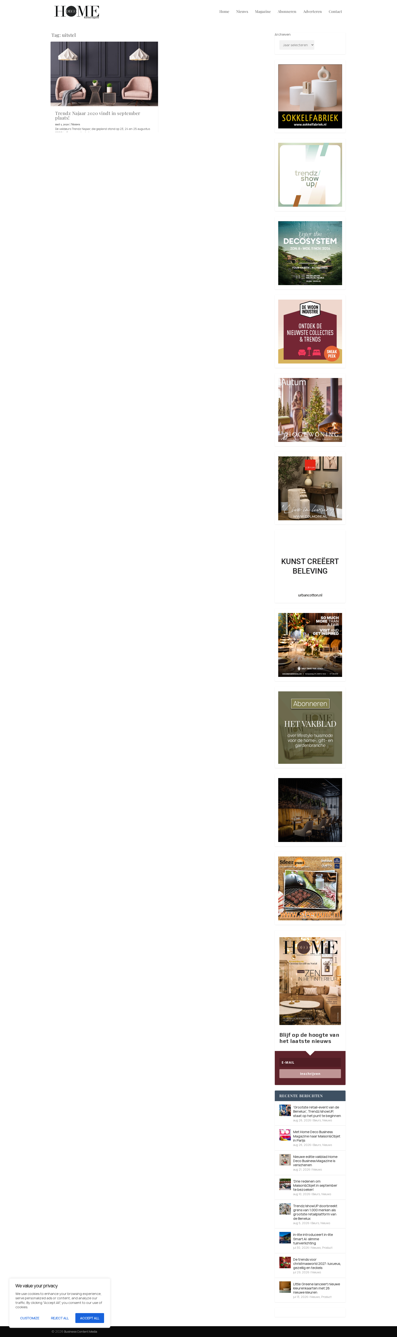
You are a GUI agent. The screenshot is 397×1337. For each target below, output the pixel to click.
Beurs (317, 1120)
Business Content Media (80, 1332)
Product (327, 1248)
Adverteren (312, 12)
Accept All (89, 1318)
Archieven (283, 34)
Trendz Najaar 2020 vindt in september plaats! (97, 115)
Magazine (263, 12)
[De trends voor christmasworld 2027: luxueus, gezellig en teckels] (285, 1262)
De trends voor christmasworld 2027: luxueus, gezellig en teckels (317, 1263)
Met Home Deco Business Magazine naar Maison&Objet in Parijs (316, 1136)
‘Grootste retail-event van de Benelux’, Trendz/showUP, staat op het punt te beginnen (317, 1111)
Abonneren (287, 12)
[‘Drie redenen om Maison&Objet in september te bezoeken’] (285, 1184)
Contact (335, 12)
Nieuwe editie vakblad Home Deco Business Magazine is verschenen (315, 1160)
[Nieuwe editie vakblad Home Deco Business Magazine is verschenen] (285, 1159)
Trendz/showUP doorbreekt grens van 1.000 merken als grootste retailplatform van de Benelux (315, 1212)
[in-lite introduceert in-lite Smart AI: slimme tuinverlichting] (285, 1237)
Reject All (60, 1318)
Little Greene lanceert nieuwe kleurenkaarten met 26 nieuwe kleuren (316, 1288)
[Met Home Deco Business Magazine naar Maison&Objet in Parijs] (285, 1135)
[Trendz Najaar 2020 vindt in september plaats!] (104, 74)
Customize (29, 1318)
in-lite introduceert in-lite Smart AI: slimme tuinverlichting (313, 1238)
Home (224, 12)
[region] (59, 1303)
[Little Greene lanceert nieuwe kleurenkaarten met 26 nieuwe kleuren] (285, 1287)
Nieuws (242, 12)
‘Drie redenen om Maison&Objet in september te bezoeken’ (315, 1185)
